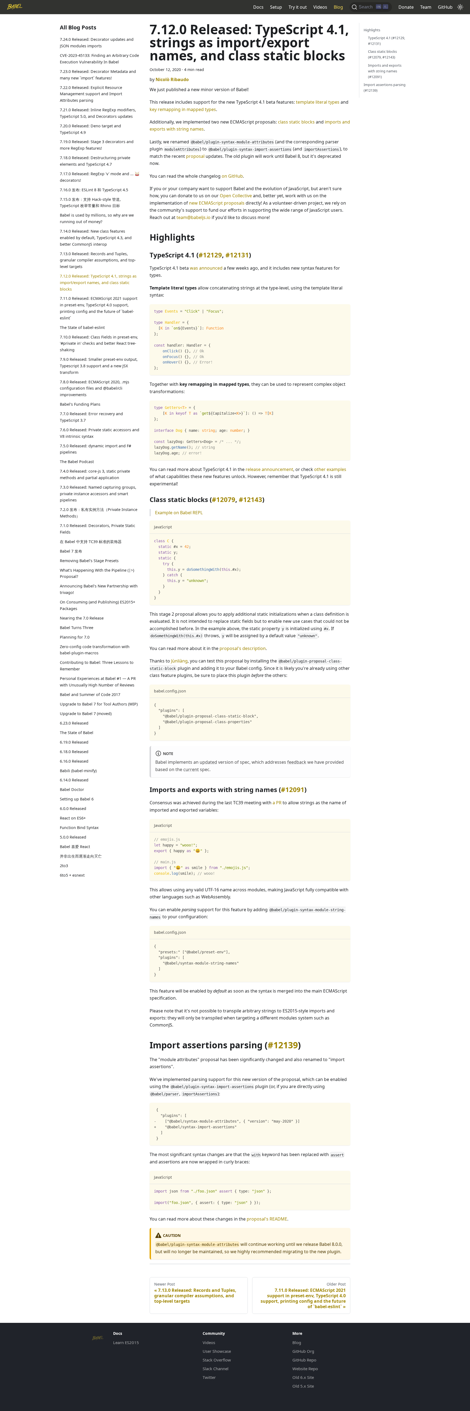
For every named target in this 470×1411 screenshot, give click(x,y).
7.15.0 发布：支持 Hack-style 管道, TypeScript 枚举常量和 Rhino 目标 (90, 202)
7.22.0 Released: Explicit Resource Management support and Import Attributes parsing (91, 94)
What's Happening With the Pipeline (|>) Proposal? (97, 573)
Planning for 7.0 (74, 636)
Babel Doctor (72, 789)
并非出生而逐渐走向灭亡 (81, 856)
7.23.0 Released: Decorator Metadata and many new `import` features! (98, 74)
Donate (406, 7)
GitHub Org (303, 1351)
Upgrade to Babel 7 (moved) (86, 713)
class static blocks (296, 122)
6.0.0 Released (73, 808)
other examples (330, 469)
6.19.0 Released (74, 741)
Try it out (298, 7)
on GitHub (232, 176)
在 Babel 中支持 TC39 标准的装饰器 (91, 541)
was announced (206, 268)
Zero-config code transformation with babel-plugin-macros (94, 649)
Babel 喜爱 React (75, 846)
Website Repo (305, 1368)
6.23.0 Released (74, 722)
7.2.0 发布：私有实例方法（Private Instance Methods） (98, 513)
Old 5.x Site (303, 1386)
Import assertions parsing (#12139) (385, 87)
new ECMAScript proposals (217, 203)
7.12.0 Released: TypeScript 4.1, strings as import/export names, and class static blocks (98, 282)
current (191, 769)
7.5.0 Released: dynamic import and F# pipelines (95, 449)
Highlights (372, 29)
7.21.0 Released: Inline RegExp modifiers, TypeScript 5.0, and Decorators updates (98, 113)
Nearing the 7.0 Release (82, 617)
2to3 (64, 865)
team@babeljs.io (194, 217)
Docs (258, 7)
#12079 (223, 499)
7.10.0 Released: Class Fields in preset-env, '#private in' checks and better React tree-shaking (99, 343)
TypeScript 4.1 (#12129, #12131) (386, 40)
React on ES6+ (73, 818)
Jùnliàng (179, 661)
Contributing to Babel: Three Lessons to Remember (97, 665)
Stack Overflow (217, 1360)
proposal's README (267, 1219)
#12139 (283, 1045)
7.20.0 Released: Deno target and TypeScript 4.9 (90, 129)
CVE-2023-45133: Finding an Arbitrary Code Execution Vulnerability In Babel (99, 58)
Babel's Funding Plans (80, 404)
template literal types (317, 102)
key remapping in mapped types (183, 109)
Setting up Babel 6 (77, 799)
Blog (338, 7)
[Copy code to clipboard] (343, 310)
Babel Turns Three (76, 627)
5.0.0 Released (73, 837)
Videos (320, 7)
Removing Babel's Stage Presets (89, 560)
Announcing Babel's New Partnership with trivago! (99, 589)
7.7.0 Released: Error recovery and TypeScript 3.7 (91, 417)
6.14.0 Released (74, 779)
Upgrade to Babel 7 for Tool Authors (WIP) (99, 703)
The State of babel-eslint (82, 327)
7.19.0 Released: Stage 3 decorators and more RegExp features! (97, 145)
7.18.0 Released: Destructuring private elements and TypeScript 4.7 (95, 161)
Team (425, 7)
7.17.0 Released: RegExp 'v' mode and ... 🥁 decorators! (100, 177)
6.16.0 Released (74, 760)
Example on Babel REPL (179, 513)
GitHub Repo (304, 1360)
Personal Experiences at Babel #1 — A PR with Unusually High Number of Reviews (98, 682)
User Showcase (217, 1351)
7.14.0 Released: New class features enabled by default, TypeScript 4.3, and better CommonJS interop (96, 238)
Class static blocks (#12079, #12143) (382, 54)
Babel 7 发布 (71, 550)
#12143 (250, 499)
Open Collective (236, 196)
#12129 (210, 254)
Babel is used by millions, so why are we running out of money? (97, 218)
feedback (296, 762)
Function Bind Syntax (79, 827)
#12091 (292, 789)
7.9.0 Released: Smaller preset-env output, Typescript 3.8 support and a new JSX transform (99, 366)
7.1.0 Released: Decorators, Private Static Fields (97, 529)
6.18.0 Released (74, 751)
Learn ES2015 (126, 1342)
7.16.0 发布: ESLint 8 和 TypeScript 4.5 (94, 189)
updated (208, 762)
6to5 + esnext (72, 875)
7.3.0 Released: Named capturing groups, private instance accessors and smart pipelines (98, 494)
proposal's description (242, 648)
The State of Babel (76, 732)
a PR (277, 803)
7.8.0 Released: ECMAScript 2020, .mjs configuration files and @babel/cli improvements (94, 388)
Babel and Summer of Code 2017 (90, 694)
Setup (276, 7)
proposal (195, 156)
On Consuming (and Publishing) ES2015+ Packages (97, 605)
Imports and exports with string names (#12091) (384, 71)
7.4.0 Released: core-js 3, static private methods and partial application (95, 474)
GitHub (445, 7)
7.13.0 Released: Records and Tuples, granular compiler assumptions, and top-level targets (98, 260)
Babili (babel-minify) (78, 770)
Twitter (209, 1377)
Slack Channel (215, 1368)
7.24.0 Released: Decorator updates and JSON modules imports (97, 42)
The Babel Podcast (77, 461)
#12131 (237, 254)
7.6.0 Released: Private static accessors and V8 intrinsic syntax (99, 433)
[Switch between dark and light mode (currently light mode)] (460, 7)
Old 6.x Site (303, 1377)
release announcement (269, 469)
